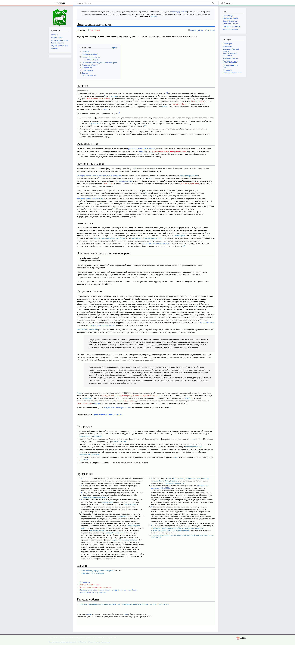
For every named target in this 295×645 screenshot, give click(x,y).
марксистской (107, 502)
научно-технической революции (124, 540)
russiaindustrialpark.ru (89, 454)
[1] (167, 93)
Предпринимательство (232, 73)
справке (154, 17)
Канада (176, 478)
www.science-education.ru (90, 436)
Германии (87, 398)
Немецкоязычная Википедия (94, 497)
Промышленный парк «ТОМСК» (107, 415)
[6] (99, 178)
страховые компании (160, 151)
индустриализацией (97, 530)
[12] (197, 306)
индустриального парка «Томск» (117, 408)
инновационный (125, 181)
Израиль (173, 481)
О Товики (82, 642)
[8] (145, 193)
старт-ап (163, 106)
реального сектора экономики (141, 149)
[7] (142, 178)
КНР (183, 483)
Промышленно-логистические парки (96, 587)
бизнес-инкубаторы (180, 104)
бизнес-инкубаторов (190, 183)
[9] (101, 203)
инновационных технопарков (90, 198)
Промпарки (227, 44)
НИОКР (106, 109)
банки (140, 151)
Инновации (85, 582)
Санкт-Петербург (130, 504)
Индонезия (169, 483)
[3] (119, 113)
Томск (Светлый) (85, 403)
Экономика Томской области (231, 50)
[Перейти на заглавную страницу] (60, 16)
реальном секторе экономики (156, 243)
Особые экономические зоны (98, 98)
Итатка (97, 403)
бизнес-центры (197, 101)
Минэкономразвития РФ (87, 329)
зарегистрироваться (178, 12)
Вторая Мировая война (115, 533)
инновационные (207, 322)
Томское (188, 398)
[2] (105, 95)
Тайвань (154, 481)
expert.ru (83, 460)
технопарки (109, 183)
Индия (177, 483)
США (169, 478)
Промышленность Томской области (230, 62)
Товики (60, 3)
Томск (79, 393)
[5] (135, 168)
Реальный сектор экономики (230, 54)
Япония (197, 478)
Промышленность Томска (230, 66)
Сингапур (205, 478)
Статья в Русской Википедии (92, 573)
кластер (114, 96)
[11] (183, 245)
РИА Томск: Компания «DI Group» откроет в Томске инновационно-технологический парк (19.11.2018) (123, 604)
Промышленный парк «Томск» (93, 592)
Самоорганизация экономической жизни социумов (99, 175)
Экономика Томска (230, 58)
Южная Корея (164, 481)
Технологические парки (90, 584)
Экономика (227, 46)
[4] (145, 125)
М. (110, 433)
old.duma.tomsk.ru (193, 446)
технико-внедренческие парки (101, 325)
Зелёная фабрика (126, 401)
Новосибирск (122, 516)
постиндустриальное (189, 175)
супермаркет (179, 235)
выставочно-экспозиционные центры (148, 238)
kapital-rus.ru (119, 441)
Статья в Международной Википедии (96, 570)
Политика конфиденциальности (63, 642)
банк (96, 238)
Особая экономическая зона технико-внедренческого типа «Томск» (109, 590)
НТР (150, 178)
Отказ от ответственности (99, 642)
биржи (122, 238)
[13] (170, 407)
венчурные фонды (178, 151)
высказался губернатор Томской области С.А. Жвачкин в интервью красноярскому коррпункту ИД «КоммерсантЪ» (177, 529)
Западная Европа (186, 478)
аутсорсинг (95, 123)
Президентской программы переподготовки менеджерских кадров (130, 395)
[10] (114, 208)
